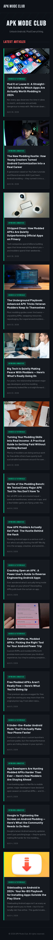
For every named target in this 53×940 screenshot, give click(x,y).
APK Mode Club (14, 6)
